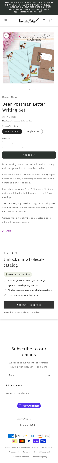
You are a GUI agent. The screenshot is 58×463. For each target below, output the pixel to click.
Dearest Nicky (17, 447)
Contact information (21, 457)
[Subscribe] (48, 375)
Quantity (6, 138)
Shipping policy (45, 452)
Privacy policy (15, 452)
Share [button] (8, 231)
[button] (6, 20)
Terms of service (30, 452)
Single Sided (33, 131)
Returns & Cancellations (17, 393)
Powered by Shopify (31, 447)
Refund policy (47, 447)
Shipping (5, 121)
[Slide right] (35, 89)
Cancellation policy (39, 457)
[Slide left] (22, 89)
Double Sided (12, 131)
